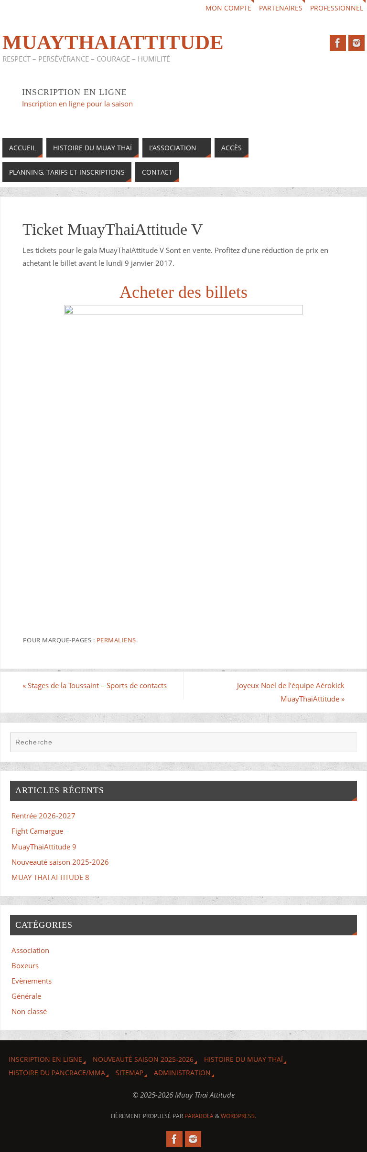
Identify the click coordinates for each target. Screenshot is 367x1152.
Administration (182, 1072)
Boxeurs (25, 965)
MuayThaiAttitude (113, 42)
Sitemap (129, 1072)
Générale (26, 996)
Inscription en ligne (45, 1059)
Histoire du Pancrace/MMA (57, 1072)
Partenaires (280, 7)
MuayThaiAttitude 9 (43, 846)
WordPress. (238, 1116)
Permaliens (116, 640)
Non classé (29, 1011)
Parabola (199, 1116)
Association (30, 950)
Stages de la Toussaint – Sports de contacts (94, 685)
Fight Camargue (37, 831)
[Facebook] (338, 43)
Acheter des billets (183, 292)
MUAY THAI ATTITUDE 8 (50, 877)
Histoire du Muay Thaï (243, 1059)
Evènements (31, 980)
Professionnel (336, 7)
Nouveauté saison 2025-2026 (60, 862)
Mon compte (228, 7)
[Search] (345, 744)
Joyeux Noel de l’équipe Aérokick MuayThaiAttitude (291, 692)
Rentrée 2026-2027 (43, 815)
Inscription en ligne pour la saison (78, 103)
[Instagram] (356, 43)
